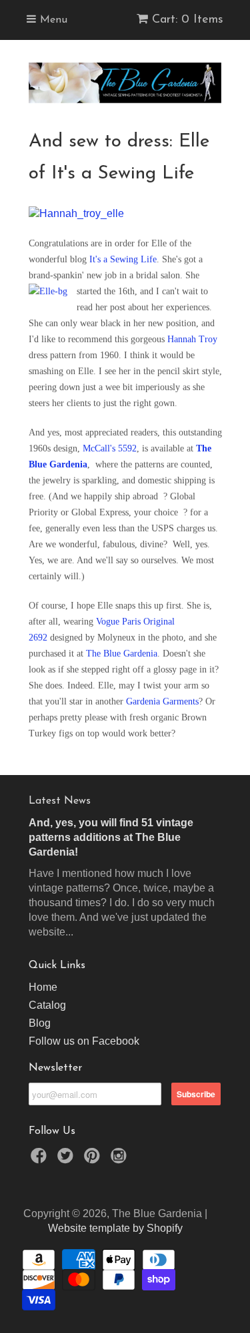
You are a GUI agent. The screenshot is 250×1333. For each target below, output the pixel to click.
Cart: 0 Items (187, 20)
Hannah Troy (192, 339)
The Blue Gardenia (121, 654)
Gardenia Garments (162, 701)
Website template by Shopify (115, 1228)
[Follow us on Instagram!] (121, 1159)
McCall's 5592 (108, 448)
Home (43, 987)
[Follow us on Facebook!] (41, 1159)
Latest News (60, 801)
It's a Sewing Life (123, 259)
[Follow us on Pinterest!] (94, 1159)
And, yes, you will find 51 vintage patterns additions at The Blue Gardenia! (111, 837)
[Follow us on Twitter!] (67, 1159)
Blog (40, 1023)
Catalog (47, 1005)
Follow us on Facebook (84, 1041)
